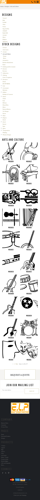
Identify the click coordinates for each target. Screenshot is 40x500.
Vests (2, 453)
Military (5, 103)
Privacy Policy (4, 427)
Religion (5, 39)
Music (4, 37)
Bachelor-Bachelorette (8, 62)
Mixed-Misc (6, 105)
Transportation (6, 130)
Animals (5, 35)
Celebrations (5, 73)
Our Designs (6, 111)
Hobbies (4, 92)
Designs (7, 6)
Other (4, 24)
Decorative (5, 79)
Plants (4, 116)
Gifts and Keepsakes (6, 463)
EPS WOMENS (6, 84)
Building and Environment (9, 67)
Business (5, 69)
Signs (4, 126)
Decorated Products (5, 436)
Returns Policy (4, 423)
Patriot (4, 113)
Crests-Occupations (7, 77)
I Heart (4, 98)
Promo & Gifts (4, 459)
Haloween (5, 90)
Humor (4, 96)
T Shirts (3, 446)
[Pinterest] (8, 473)
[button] (35, 2)
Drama (4, 56)
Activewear (4, 455)
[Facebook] (2, 473)
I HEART (5, 31)
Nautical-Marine (7, 109)
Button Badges (4, 461)
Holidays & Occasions (8, 94)
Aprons (3, 451)
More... (3, 465)
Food (4, 86)
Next (17, 364)
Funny (4, 26)
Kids (4, 101)
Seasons (4, 124)
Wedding (5, 132)
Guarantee (3, 425)
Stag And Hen (6, 29)
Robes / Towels (4, 457)
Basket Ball (5, 33)
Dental (4, 81)
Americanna (5, 50)
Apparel (3, 448)
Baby (4, 20)
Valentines (5, 41)
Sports (4, 128)
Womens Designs (7, 135)
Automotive (5, 60)
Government (6, 88)
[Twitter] (5, 473)
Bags (2, 450)
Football (4, 22)
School (4, 120)
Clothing (5, 75)
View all (4, 18)
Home (1, 6)
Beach (4, 65)
